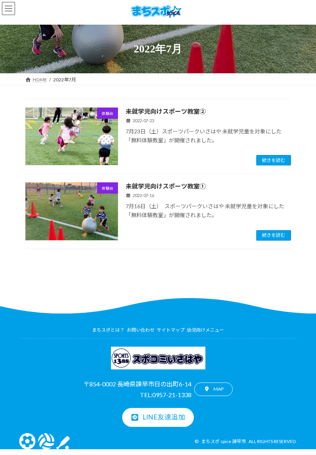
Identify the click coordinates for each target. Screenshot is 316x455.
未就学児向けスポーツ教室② (166, 111)
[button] (213, 389)
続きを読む (273, 160)
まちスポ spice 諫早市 (223, 441)
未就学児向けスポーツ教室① (166, 186)
